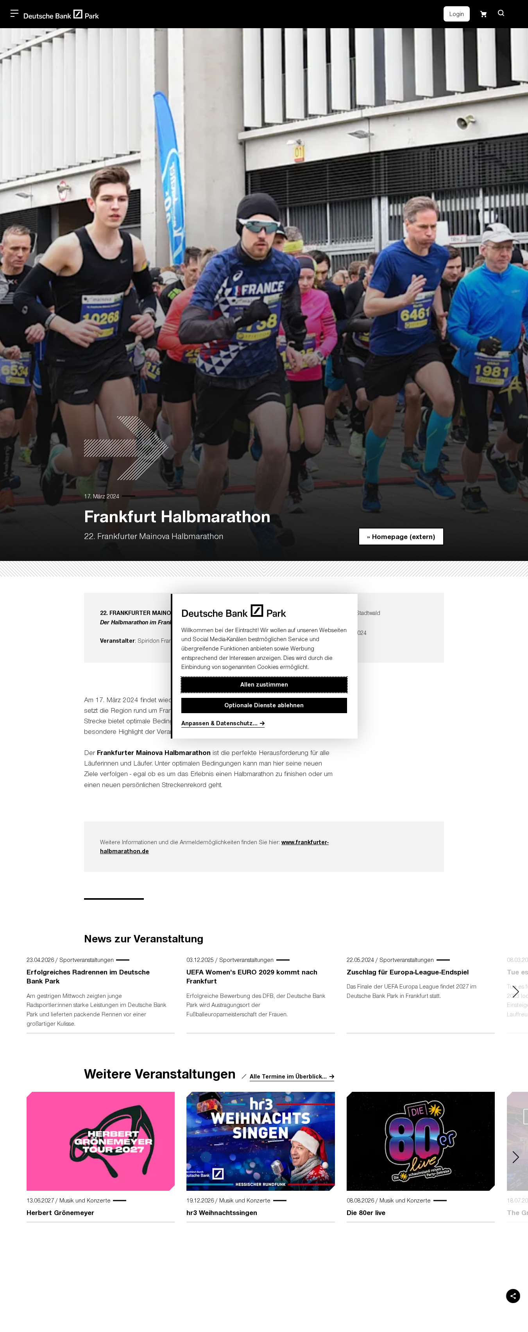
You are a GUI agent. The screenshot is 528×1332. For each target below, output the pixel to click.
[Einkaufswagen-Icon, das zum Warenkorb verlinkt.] (483, 14)
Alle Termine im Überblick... (288, 1076)
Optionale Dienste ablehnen (264, 705)
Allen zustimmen (264, 684)
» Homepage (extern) (401, 536)
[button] (501, 13)
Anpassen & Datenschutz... (219, 723)
